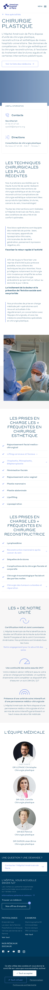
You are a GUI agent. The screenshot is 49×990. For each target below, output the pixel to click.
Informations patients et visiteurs (17, 895)
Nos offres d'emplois (15, 906)
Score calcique (31, 928)
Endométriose (8, 922)
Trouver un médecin (12, 900)
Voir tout (6, 937)
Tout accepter (25, 973)
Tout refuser (16, 980)
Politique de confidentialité (24, 985)
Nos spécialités (13, 14)
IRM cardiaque (31, 931)
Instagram (24, 951)
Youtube (13, 951)
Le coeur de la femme (11, 925)
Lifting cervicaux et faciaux (21, 454)
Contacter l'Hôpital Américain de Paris (22, 866)
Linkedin (18, 951)
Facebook (3, 951)
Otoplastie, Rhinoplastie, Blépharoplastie (19, 462)
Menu (40, 6)
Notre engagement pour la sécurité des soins (23, 648)
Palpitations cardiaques (12, 928)
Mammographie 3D (33, 922)
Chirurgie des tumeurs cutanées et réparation (24, 586)
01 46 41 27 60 (12, 123)
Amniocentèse (31, 925)
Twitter (8, 951)
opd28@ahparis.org (15, 126)
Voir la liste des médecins (18, 64)
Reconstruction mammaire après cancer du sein (23, 551)
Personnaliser (36, 980)
